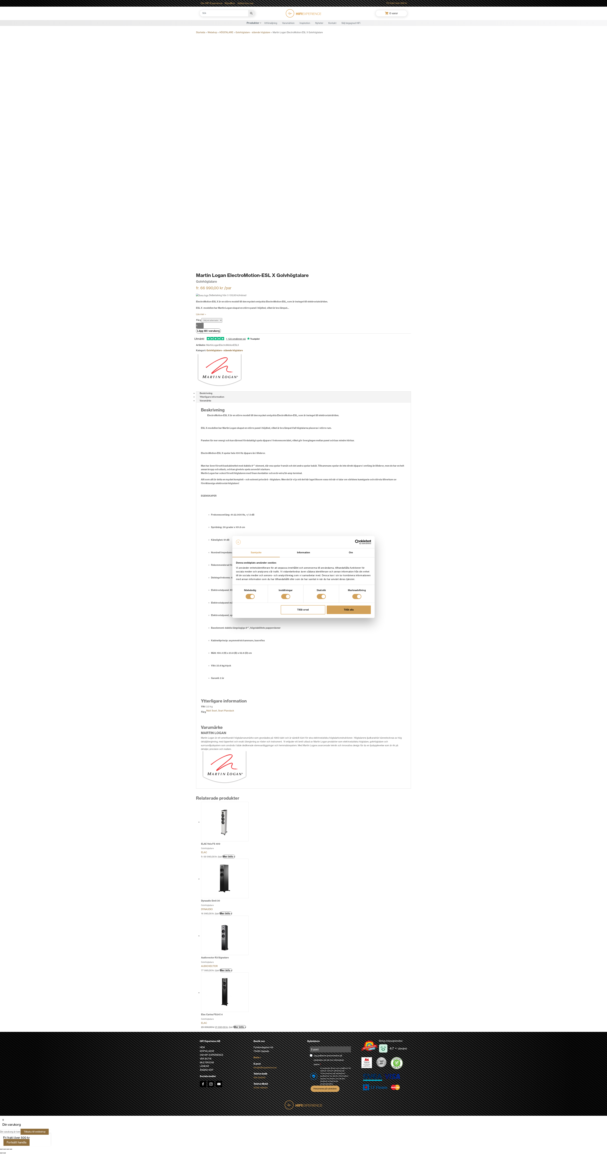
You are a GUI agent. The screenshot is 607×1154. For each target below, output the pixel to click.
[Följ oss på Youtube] (219, 1084)
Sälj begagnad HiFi (350, 23)
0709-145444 (261, 1087)
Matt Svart (211, 710)
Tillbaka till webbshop (35, 1131)
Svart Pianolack (226, 710)
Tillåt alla (349, 609)
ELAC (204, 852)
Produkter (253, 22)
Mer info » (229, 856)
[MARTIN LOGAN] (219, 370)
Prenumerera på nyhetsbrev (325, 1089)
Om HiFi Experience (212, 3)
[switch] (285, 596)
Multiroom (207, 1062)
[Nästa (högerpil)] (4, 1152)
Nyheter (319, 23)
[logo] (303, 13)
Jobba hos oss (245, 3)
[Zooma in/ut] (1, 1149)
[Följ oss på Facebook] (203, 1084)
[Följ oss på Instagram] (211, 1084)
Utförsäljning (270, 23)
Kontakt (332, 23)
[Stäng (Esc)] (10, 1149)
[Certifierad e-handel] (396, 1063)
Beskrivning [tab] (206, 393)
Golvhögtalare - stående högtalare (253, 32)
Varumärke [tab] (205, 400)
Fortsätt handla (16, 1142)
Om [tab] (351, 552)
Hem (202, 1047)
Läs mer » (201, 314)
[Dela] (7, 1149)
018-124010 (259, 1077)
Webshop (212, 32)
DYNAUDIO (207, 909)
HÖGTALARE (226, 32)
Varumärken (288, 23)
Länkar (204, 1066)
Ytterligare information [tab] (212, 396)
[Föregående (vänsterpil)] (1, 1152)
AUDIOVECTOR (209, 966)
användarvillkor (326, 1084)
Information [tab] (303, 552)
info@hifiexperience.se (265, 1067)
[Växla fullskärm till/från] (4, 1149)
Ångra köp (206, 1070)
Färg (198, 320)
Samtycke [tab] (256, 552)
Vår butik (206, 1058)
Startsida (200, 32)
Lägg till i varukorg (208, 330)
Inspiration (305, 23)
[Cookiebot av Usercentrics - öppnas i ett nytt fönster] (357, 542)
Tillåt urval (303, 609)
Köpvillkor (230, 3)
